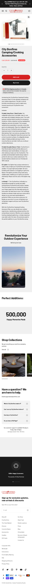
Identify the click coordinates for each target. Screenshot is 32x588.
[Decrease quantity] (4, 70)
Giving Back (21, 532)
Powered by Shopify (21, 583)
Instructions (5, 551)
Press (19, 526)
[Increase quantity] (11, 70)
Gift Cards (4, 538)
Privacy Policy (5, 564)
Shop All (4, 517)
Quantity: (4, 67)
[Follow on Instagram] (12, 569)
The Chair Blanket (7, 523)
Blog (19, 529)
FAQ (3, 558)
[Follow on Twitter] (7, 569)
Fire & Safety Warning (8, 554)
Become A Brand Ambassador (22, 536)
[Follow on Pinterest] (16, 569)
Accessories (5, 532)
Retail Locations (22, 523)
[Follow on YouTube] (21, 569)
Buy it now (16, 82)
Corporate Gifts (6, 545)
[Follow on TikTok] (25, 569)
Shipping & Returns (7, 561)
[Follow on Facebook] (3, 569)
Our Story (20, 517)
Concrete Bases (6, 529)
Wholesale (4, 548)
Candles (4, 535)
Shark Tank (21, 520)
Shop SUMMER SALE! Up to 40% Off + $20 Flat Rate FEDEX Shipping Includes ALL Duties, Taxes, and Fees (16, 4)
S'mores (4, 526)
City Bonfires (5, 520)
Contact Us (21, 540)
